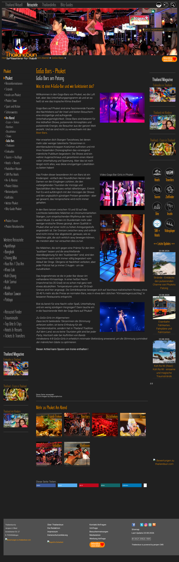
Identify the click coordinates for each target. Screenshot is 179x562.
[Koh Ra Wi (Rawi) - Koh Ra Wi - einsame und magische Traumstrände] (164, 362)
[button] (46, 485)
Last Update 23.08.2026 (143, 533)
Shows (8, 136)
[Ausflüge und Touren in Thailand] (157, 189)
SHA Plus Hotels (12, 174)
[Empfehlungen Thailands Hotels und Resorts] (157, 173)
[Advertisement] (164, 418)
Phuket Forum (12, 221)
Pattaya (9, 299)
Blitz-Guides (67, 4)
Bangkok (9, 251)
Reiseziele (32, 4)
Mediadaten (95, 535)
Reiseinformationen (14, 83)
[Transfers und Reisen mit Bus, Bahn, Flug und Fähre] (169, 173)
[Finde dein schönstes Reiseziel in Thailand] (169, 189)
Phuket (9, 77)
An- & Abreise (12, 180)
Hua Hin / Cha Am (14, 263)
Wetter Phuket (12, 203)
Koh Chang (10, 275)
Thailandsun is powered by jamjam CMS (148, 545)
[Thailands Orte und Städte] (157, 206)
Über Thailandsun (55, 524)
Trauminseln (11, 317)
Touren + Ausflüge (14, 157)
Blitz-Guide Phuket (14, 209)
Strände (9, 89)
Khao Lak (10, 269)
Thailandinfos (49, 4)
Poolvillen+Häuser (14, 168)
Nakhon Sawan (13, 293)
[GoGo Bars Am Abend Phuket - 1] (122, 121)
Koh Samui (10, 281)
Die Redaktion (53, 528)
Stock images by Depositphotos (49, 396)
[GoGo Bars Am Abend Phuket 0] (122, 280)
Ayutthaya (10, 245)
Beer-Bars (41, 132)
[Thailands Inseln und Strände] (169, 206)
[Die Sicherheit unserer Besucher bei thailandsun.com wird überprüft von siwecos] (55, 542)
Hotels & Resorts (13, 329)
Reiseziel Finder (13, 311)
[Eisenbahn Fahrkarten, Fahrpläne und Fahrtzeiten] (164, 318)
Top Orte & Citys (13, 323)
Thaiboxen (10, 145)
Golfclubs (9, 197)
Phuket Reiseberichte (15, 226)
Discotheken (11, 131)
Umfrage (94, 528)
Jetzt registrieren (154, 29)
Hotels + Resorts (13, 163)
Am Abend (42, 57)
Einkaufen (10, 151)
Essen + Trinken (12, 122)
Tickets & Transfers (15, 335)
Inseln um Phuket (13, 95)
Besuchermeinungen (99, 531)
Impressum (52, 531)
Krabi (7, 287)
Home (5, 57)
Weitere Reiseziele (13, 239)
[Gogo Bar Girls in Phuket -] (122, 209)
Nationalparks (12, 191)
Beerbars (9, 127)
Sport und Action (13, 106)
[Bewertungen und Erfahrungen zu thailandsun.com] (164, 463)
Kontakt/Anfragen (98, 524)
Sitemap (135, 529)
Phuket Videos (12, 186)
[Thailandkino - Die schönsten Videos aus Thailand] (169, 223)
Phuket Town (11, 100)
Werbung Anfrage (98, 538)
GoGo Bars (57, 57)
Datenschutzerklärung (57, 535)
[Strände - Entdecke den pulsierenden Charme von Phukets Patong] (164, 274)
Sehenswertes (12, 112)
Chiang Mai (11, 257)
